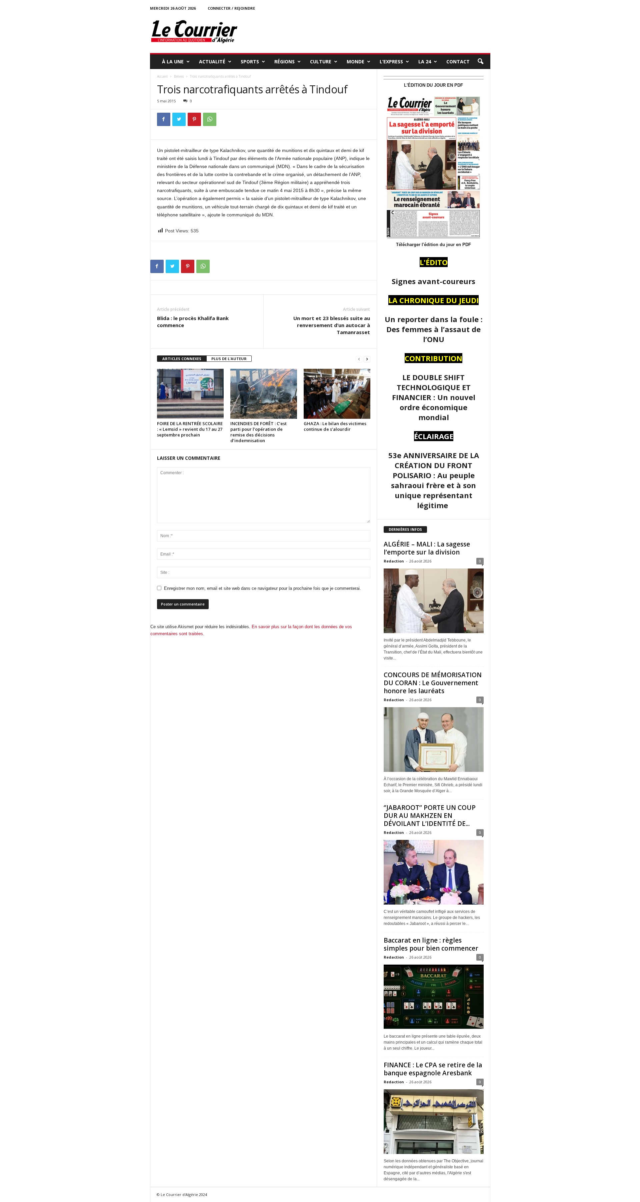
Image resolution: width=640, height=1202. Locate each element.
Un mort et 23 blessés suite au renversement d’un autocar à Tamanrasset (331, 325)
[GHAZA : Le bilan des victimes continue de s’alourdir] (337, 394)
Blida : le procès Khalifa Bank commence (193, 321)
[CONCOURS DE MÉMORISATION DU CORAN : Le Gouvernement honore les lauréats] (434, 739)
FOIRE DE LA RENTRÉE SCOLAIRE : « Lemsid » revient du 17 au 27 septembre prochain (190, 429)
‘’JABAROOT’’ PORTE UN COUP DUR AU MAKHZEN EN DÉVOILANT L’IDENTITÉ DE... (430, 815)
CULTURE (320, 61)
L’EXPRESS (391, 61)
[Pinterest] (194, 119)
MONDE (355, 61)
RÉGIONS (284, 61)
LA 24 (424, 61)
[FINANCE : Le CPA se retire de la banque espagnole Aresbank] (434, 1121)
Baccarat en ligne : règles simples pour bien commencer (431, 944)
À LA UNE (173, 61)
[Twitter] (179, 119)
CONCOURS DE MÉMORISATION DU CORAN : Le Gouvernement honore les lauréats (433, 683)
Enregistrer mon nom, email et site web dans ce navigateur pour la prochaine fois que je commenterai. (262, 588)
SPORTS (250, 61)
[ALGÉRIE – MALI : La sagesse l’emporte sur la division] (434, 600)
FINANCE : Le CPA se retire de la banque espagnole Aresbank (433, 1069)
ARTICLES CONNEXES (181, 358)
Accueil (162, 76)
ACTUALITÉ (212, 61)
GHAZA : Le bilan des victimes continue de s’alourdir (335, 426)
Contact (458, 61)
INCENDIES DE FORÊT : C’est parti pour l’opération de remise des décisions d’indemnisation (258, 431)
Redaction (394, 560)
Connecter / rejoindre (231, 8)
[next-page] (367, 358)
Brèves (179, 76)
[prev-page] (359, 358)
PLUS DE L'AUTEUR (229, 358)
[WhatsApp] (209, 119)
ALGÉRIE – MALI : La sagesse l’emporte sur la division (427, 548)
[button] (480, 61)
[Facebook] (163, 119)
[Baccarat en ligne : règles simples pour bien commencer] (434, 997)
